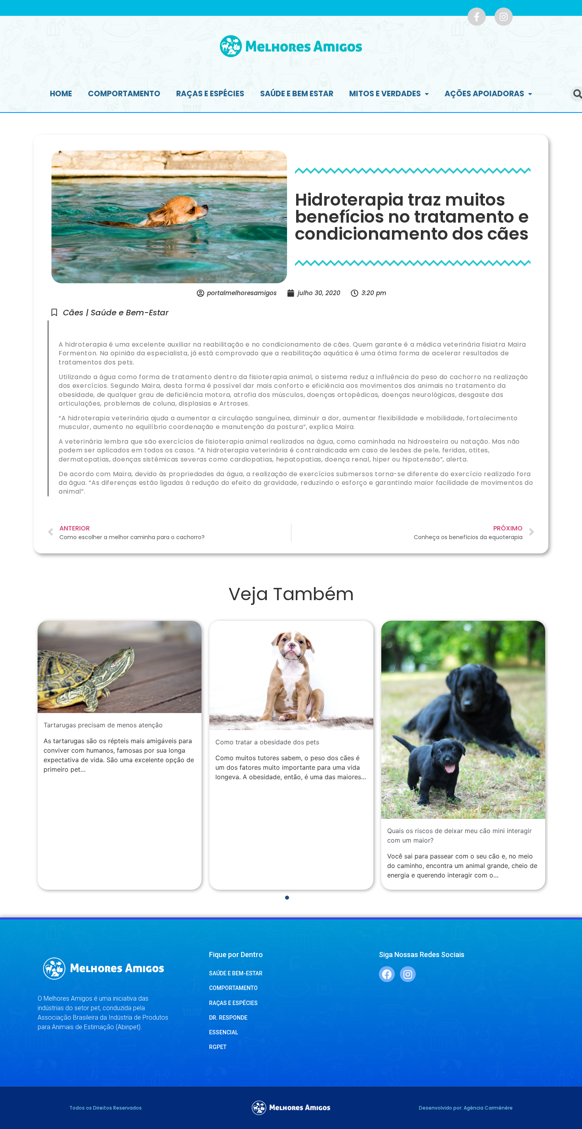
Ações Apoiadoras (484, 93)
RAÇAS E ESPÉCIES (233, 1003)
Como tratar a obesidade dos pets (267, 742)
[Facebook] (387, 974)
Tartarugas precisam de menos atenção (103, 725)
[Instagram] (504, 17)
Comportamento (124, 93)
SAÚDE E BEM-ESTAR (235, 973)
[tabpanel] (119, 755)
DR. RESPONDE (228, 1018)
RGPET (217, 1047)
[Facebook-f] (477, 17)
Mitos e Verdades (385, 93)
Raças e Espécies (210, 93)
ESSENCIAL (223, 1032)
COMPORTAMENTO (233, 988)
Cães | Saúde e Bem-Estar (116, 312)
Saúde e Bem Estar (296, 93)
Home (61, 93)
